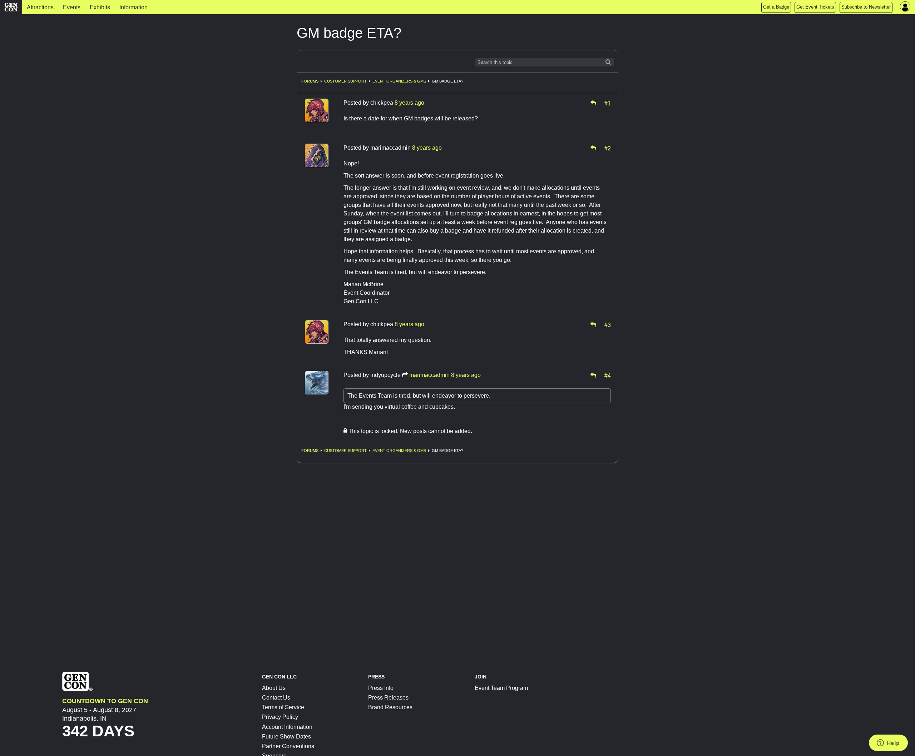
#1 (607, 103)
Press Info (381, 688)
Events (71, 7)
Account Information (287, 727)
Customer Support (345, 81)
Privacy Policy (280, 717)
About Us (274, 688)
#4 (607, 375)
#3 (607, 324)
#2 (607, 148)
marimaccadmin (429, 375)
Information (133, 7)
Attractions (40, 7)
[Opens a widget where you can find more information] (888, 743)
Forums (309, 81)
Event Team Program (501, 688)
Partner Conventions (288, 746)
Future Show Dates (286, 736)
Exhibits (100, 7)
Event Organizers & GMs (399, 81)
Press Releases (388, 698)
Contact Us (276, 698)
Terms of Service (283, 707)
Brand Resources (390, 707)
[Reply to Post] (593, 103)
